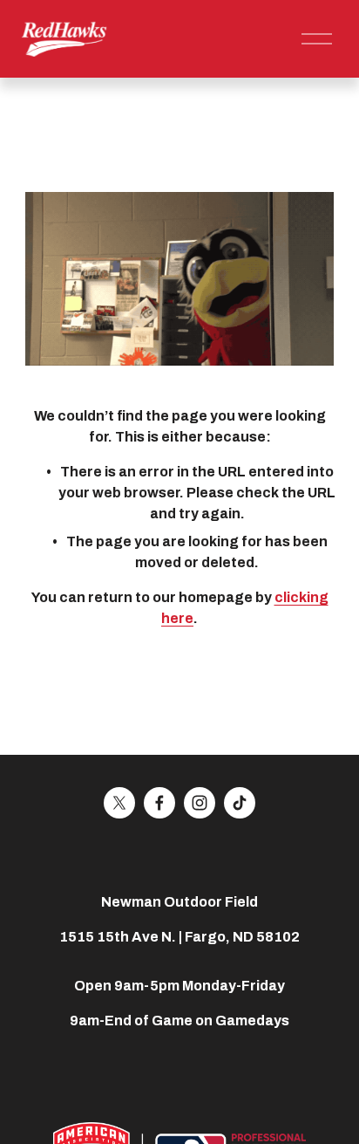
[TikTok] (239, 803)
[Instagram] (199, 803)
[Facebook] (159, 803)
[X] (119, 803)
